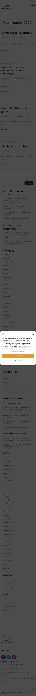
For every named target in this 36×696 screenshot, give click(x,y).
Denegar (18, 360)
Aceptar (18, 356)
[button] (33, 334)
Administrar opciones (18, 351)
